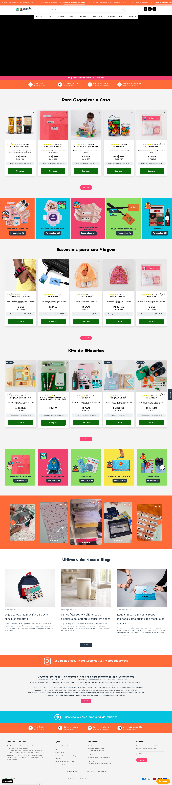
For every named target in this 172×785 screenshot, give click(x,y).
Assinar (141, 760)
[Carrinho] (154, 9)
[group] (86, 43)
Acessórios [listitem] (132, 17)
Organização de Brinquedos (86, 146)
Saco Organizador (152, 146)
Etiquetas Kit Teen (118, 398)
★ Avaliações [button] (170, 394)
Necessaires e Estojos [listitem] (115, 17)
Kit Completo (151, 398)
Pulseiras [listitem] (83, 17)
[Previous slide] (12, 522)
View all (86, 338)
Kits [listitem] (50, 17)
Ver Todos (86, 187)
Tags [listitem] (71, 17)
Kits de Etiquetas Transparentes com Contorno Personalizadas (53, 399)
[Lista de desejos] (150, 9)
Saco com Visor (86, 297)
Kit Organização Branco (20, 146)
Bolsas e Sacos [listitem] (97, 17)
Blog (56, 749)
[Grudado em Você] (24, 9)
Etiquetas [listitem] (61, 17)
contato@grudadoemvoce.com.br (99, 757)
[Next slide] (159, 522)
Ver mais (86, 701)
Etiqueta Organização (53, 146)
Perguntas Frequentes (62, 746)
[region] (86, 43)
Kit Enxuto (86, 398)
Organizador (118, 146)
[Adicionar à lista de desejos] (33, 112)
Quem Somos (59, 752)
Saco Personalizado (118, 297)
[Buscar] (123, 9)
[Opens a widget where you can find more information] (163, 781)
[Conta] (145, 9)
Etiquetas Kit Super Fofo (20, 398)
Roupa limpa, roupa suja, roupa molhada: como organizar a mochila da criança (141, 619)
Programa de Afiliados (62, 765)
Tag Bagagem (53, 297)
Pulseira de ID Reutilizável (21, 297)
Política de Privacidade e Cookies (65, 761)
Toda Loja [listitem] (39, 17)
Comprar (20, 171)
